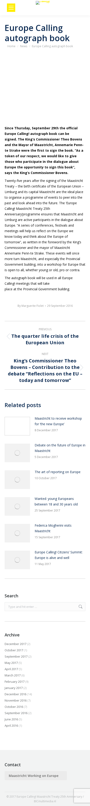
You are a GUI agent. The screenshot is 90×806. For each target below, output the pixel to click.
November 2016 (16, 700)
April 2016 (11, 725)
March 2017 (13, 675)
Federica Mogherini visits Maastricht (53, 528)
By (31, 306)
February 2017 (14, 681)
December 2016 (15, 694)
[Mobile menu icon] (11, 7)
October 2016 (14, 707)
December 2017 (15, 644)
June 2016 (11, 719)
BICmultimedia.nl (45, 801)
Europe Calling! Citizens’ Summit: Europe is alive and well (59, 555)
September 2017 (16, 656)
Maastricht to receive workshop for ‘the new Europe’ (58, 421)
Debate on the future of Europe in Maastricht (60, 448)
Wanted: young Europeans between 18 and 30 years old (56, 501)
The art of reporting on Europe (58, 472)
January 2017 (14, 688)
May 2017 (11, 663)
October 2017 (14, 650)
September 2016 (16, 713)
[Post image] (17, 426)
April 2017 (11, 669)
